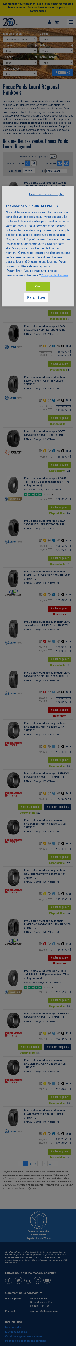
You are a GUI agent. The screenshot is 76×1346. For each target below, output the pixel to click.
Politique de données (54, 275)
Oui (38, 286)
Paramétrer (36, 297)
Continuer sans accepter (46, 194)
